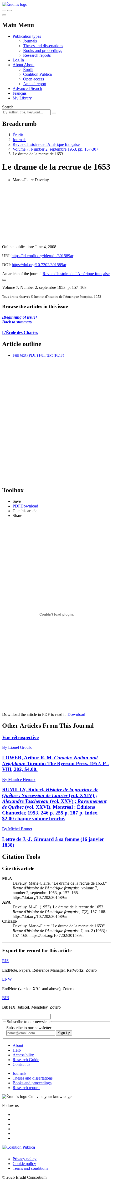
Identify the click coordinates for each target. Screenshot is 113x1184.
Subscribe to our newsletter (28, 1027)
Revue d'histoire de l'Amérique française (46, 144)
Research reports (37, 55)
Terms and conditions (30, 1168)
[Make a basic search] (4, 10)
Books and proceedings (42, 50)
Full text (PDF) (25, 355)
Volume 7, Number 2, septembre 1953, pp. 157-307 (55, 149)
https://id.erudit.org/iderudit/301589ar (42, 255)
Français (20, 93)
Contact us (21, 1064)
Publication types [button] (27, 36)
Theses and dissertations (43, 46)
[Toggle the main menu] (4, 15)
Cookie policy (24, 1163)
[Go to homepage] (14, 4)
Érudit (28, 69)
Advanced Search (27, 88)
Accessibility (23, 1055)
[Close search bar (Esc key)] (9, 10)
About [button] (18, 65)
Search (7, 107)
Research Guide (26, 1059)
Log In (18, 60)
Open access (33, 79)
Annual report (34, 84)
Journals (30, 41)
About (29, 65)
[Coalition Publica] (18, 1147)
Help (17, 1050)
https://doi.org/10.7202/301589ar (39, 264)
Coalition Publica (37, 74)
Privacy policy (25, 1159)
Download (76, 714)
